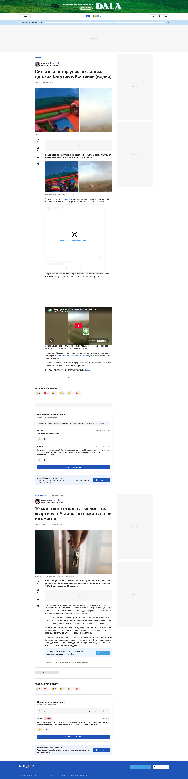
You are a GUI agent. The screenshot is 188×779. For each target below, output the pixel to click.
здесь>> (89, 370)
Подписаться (103, 653)
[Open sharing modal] (38, 157)
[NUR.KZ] (94, 16)
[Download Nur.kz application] (94, 6)
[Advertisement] (94, 38)
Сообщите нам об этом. (78, 378)
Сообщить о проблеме (140, 767)
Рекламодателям (160, 767)
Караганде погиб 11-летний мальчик (72, 356)
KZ (153, 16)
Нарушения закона (55, 495)
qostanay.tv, (66, 199)
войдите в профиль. (100, 423)
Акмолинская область (50, 673)
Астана (38, 673)
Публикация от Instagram (74, 269)
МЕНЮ (26, 16)
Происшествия (40, 495)
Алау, (57, 276)
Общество (39, 58)
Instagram (103, 480)
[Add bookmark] (38, 164)
